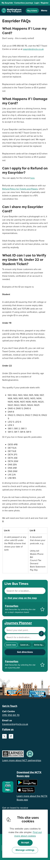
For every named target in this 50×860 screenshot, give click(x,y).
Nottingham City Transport (11, 11)
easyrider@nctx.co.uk (33, 49)
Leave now (11, 644)
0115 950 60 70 (10, 715)
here (32, 177)
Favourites (11, 606)
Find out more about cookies (28, 834)
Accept (25, 842)
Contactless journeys (23, 2)
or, (20, 598)
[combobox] (25, 590)
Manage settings (25, 850)
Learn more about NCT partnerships (21, 760)
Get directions (25, 652)
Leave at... (25, 644)
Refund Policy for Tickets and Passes (20, 188)
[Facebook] (11, 736)
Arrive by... (39, 644)
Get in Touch (9, 706)
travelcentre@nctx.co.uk (15, 724)
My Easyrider (7, 2)
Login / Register (41, 2)
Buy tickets (32, 10)
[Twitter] (4, 736)
